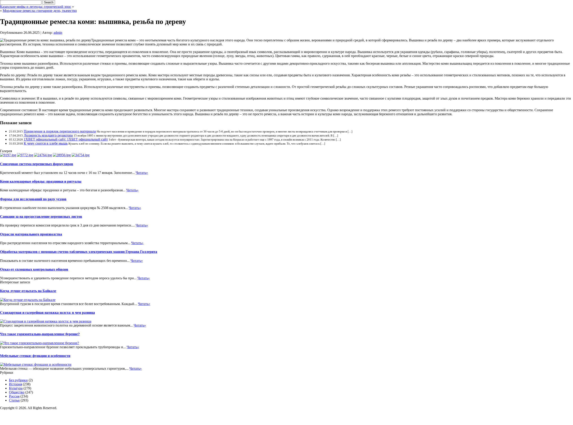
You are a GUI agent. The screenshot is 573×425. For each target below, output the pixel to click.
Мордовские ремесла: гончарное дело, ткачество (40, 11)
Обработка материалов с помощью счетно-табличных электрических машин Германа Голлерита (78, 252)
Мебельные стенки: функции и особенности (35, 356)
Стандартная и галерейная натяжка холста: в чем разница (47, 312)
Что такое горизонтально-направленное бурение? (40, 334)
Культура (16, 388)
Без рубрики (18, 380)
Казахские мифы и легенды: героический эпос (35, 7)
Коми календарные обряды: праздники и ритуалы (40, 181)
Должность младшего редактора (48, 135)
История (15, 384)
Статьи (14, 400)
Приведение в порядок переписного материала (60, 131)
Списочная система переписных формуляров (36, 164)
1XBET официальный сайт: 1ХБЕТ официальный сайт (66, 139)
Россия (14, 396)
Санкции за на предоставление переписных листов (41, 216)
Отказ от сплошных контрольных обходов (34, 269)
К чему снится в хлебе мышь (46, 143)
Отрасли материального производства (31, 234)
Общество (16, 392)
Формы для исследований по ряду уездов (33, 199)
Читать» (142, 173)
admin (57, 32)
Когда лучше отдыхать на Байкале (28, 291)
